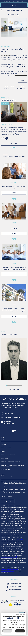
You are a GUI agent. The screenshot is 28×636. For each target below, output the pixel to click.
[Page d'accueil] (14, 10)
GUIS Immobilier (5, 55)
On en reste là (20, 614)
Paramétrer (7, 631)
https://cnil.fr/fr (20, 539)
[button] (11, 147)
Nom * (3, 437)
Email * (3, 451)
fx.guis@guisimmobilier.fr (12, 417)
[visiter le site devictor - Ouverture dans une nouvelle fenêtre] (18, 601)
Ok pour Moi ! (20, 631)
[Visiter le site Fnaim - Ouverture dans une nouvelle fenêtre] (10, 604)
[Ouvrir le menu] (26, 10)
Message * (4, 474)
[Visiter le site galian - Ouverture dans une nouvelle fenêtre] (17, 604)
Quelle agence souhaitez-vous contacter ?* (13, 466)
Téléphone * (4, 458)
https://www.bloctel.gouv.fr (9, 557)
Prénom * (3, 444)
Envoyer (8, 501)
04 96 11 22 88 (8, 413)
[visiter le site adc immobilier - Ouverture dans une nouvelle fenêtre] (4, 601)
